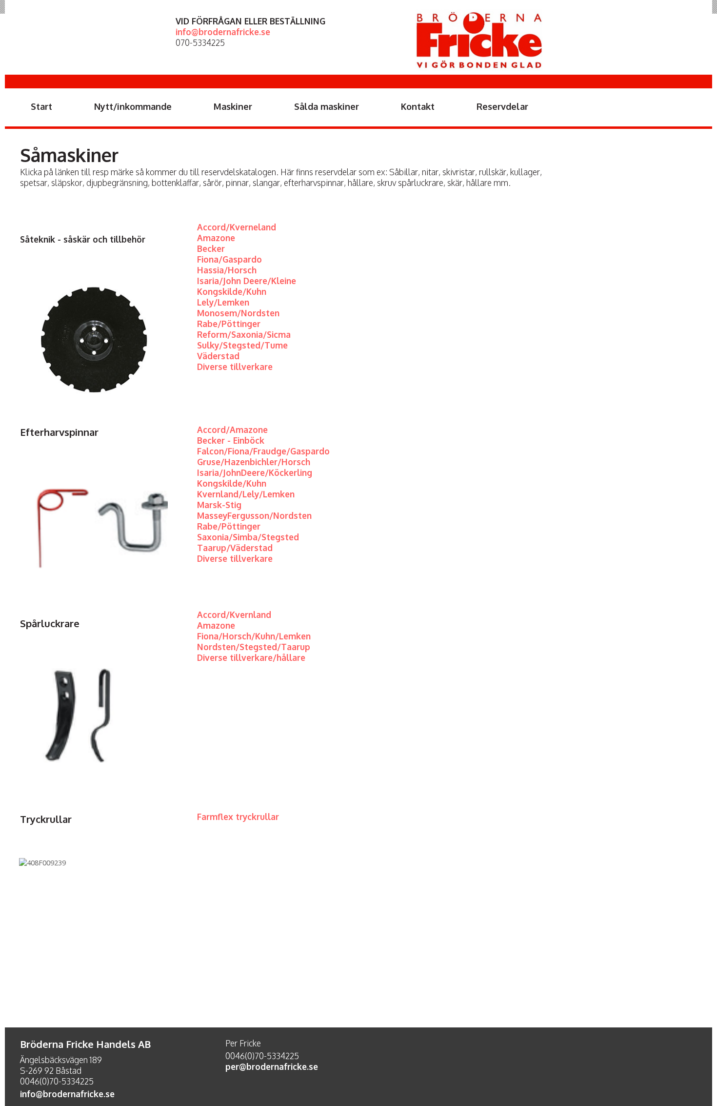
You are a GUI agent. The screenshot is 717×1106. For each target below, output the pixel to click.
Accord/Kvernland (234, 614)
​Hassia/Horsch (227, 270)
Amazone (216, 237)
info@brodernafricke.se (223, 31)
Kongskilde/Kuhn (231, 291)
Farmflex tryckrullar (238, 816)
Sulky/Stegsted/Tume (242, 345)
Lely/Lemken (223, 302)
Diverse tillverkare (235, 366)
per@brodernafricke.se (271, 1066)
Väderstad (218, 355)
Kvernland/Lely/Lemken (246, 494)
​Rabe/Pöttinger (228, 323)
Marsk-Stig (219, 504)
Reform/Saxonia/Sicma (244, 334)
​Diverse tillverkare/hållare (252, 657)
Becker (211, 248)
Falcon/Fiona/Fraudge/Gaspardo (263, 451)
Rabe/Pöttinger (228, 526)
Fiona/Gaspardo (229, 259)
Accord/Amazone (232, 429)
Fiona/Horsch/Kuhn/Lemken (254, 636)
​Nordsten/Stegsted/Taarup (253, 646)
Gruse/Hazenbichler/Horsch (253, 461)
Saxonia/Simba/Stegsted (248, 537)
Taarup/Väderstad (235, 547)
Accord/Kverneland (236, 227)
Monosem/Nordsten (238, 312)
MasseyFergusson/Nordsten (254, 515)
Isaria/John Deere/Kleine (246, 280)
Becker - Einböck (230, 440)
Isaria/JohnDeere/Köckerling (254, 472)
